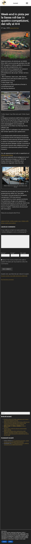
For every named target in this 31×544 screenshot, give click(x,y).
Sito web (23, 253)
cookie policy (23, 533)
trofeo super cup (15, 221)
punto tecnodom (10, 223)
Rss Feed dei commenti (7, 279)
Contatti (15, 3)
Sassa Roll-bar (14, 28)
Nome (3, 253)
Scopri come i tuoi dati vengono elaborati (14, 276)
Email (13, 253)
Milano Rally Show (7, 155)
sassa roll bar (5, 221)
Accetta (4, 541)
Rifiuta (10, 541)
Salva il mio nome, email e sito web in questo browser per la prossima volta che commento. (14, 261)
